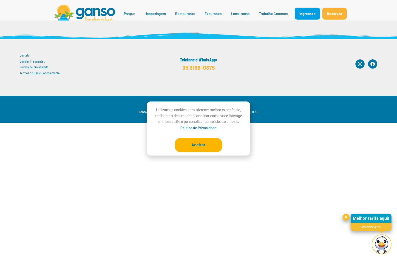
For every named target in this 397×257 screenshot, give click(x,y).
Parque (129, 13)
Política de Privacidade (198, 127)
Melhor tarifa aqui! (371, 218)
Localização (240, 13)
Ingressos (307, 13)
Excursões (213, 13)
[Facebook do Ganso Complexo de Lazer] (372, 64)
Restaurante (185, 13)
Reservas (334, 13)
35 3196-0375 (198, 67)
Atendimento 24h (371, 227)
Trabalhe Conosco (273, 13)
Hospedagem (155, 13)
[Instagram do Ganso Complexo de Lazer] (360, 64)
